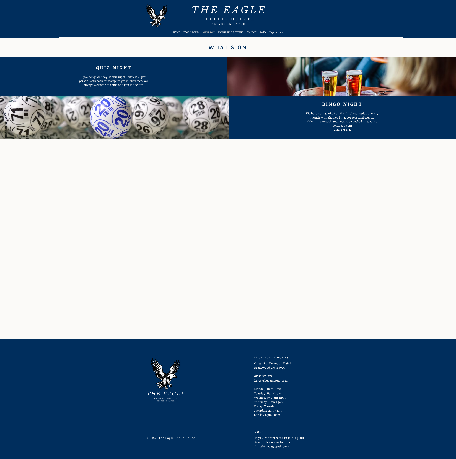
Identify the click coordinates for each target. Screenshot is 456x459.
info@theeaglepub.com (271, 380)
